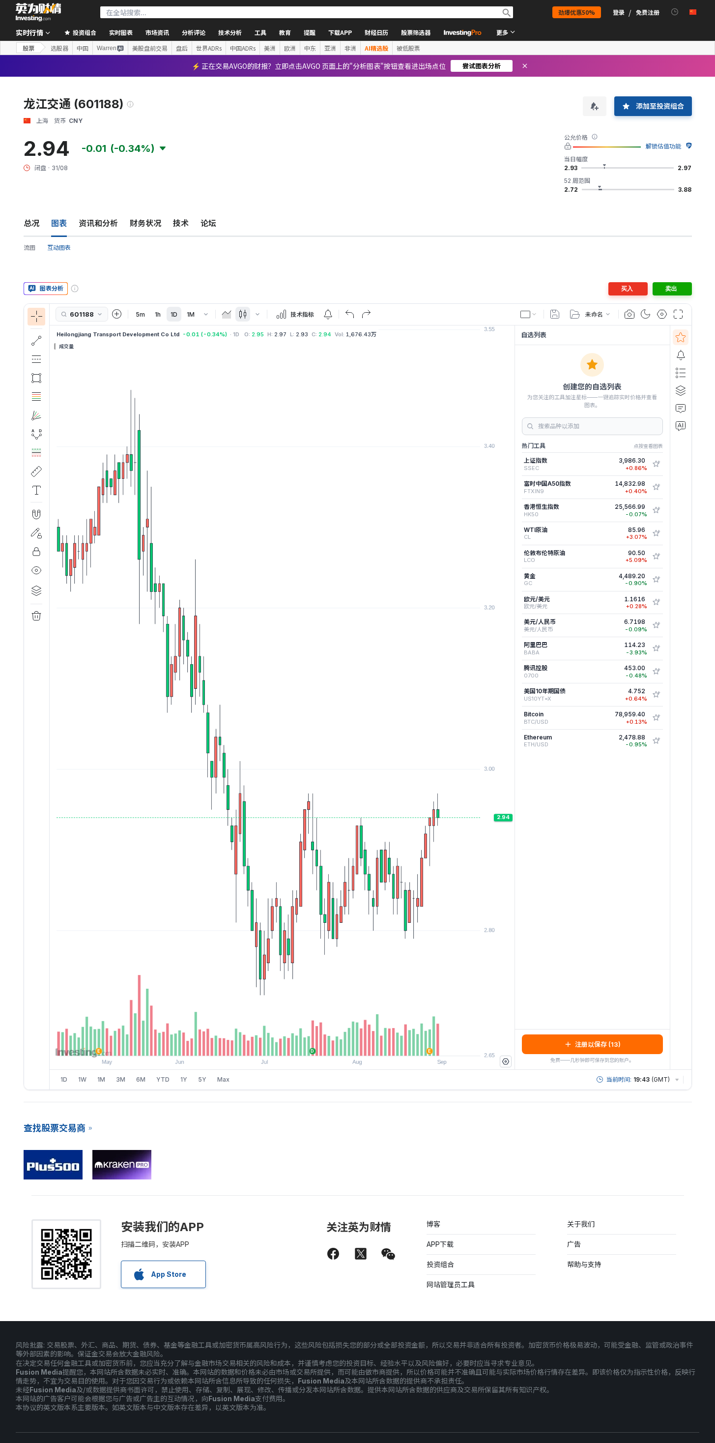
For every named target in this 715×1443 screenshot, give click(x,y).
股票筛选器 (415, 32)
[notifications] (675, 12)
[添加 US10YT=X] (656, 695)
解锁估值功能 (663, 146)
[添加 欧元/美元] (656, 602)
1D (174, 314)
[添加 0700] (656, 671)
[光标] (36, 316)
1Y (183, 1079)
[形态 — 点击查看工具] (36, 434)
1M (191, 314)
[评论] (680, 408)
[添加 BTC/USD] (656, 718)
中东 (310, 48)
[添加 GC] (656, 580)
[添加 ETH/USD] (656, 741)
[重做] (366, 314)
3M (120, 1079)
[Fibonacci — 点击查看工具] (36, 397)
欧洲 (290, 48)
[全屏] (678, 314)
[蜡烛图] (242, 314)
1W (82, 1079)
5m (140, 314)
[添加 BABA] (656, 648)
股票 (28, 48)
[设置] (506, 1061)
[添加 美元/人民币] (656, 625)
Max (223, 1079)
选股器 (59, 48)
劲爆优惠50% (576, 12)
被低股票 (408, 48)
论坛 (208, 223)
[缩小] (255, 1043)
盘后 (182, 48)
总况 (31, 223)
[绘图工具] (53, 697)
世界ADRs (209, 48)
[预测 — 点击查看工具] (36, 453)
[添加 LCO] (656, 556)
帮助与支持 (584, 1264)
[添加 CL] (656, 533)
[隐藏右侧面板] (512, 697)
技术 (181, 223)
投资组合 (440, 1264)
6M (140, 1079)
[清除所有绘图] (36, 616)
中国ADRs (243, 48)
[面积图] (226, 314)
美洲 (270, 48)
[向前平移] (295, 1043)
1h (158, 314)
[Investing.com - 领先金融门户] (38, 12)
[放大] (268, 1043)
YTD (163, 1079)
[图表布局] (528, 314)
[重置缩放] (308, 1043)
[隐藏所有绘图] (36, 570)
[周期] (206, 314)
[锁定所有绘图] (36, 551)
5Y (202, 1079)
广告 (574, 1244)
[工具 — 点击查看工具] (36, 471)
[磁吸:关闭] (36, 514)
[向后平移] (282, 1043)
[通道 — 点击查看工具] (36, 359)
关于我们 (581, 1224)
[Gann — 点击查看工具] (36, 415)
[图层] (36, 590)
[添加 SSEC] (656, 464)
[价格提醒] (327, 314)
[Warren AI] (680, 426)
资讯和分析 (98, 223)
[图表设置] (662, 314)
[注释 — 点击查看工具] (36, 490)
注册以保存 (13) (598, 1044)
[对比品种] (117, 314)
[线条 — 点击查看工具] (36, 341)
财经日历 (376, 32)
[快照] (629, 314)
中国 (82, 48)
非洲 (350, 48)
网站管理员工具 (451, 1284)
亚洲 (330, 48)
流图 (29, 247)
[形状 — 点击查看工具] (36, 378)
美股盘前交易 (150, 48)
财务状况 (145, 223)
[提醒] (680, 355)
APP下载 (440, 1244)
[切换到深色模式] (645, 314)
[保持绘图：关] (36, 533)
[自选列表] (680, 337)
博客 (433, 1224)
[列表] (680, 373)
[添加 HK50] (656, 510)
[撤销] (350, 314)
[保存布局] (554, 314)
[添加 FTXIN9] (656, 487)
